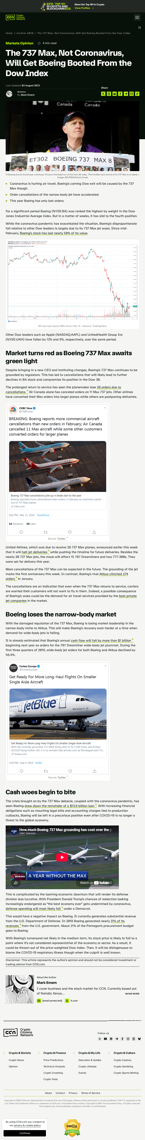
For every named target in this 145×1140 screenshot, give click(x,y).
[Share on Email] (131, 94)
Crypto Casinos (122, 1060)
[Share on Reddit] (114, 94)
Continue (25, 1133)
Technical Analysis (54, 1066)
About (48, 1093)
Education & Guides (90, 1060)
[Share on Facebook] (120, 94)
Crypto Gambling (123, 1066)
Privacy (73, 1093)
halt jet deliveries (34, 552)
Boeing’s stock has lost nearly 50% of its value (53, 233)
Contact (60, 1093)
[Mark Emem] (20, 989)
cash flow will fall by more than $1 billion (101, 640)
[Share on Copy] (137, 94)
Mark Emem (27, 94)
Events (82, 1072)
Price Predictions (53, 1060)
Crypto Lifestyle (88, 1066)
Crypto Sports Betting (126, 1072)
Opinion (13, 1066)
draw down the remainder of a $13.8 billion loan (59, 806)
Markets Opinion (19, 43)
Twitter (61, 538)
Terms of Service (90, 1093)
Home (9, 33)
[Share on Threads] (109, 94)
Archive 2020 (25, 33)
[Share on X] (103, 94)
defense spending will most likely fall (33, 909)
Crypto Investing (53, 1072)
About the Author (46, 977)
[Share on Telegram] (126, 94)
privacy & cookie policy (27, 1125)
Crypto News (16, 1060)
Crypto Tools (51, 1079)
